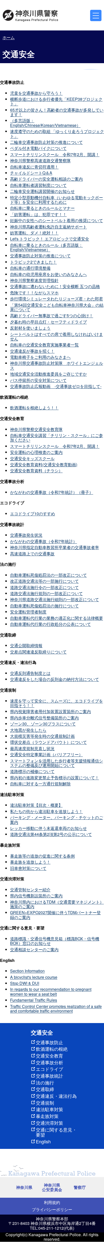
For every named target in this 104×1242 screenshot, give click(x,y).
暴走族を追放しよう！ (30, 862)
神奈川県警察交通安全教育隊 (36, 429)
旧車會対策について (28, 868)
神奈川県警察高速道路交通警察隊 (40, 160)
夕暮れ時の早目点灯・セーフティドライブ (48, 322)
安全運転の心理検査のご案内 (36, 452)
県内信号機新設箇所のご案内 (36, 895)
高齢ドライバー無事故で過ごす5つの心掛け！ (51, 315)
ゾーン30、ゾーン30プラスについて (43, 724)
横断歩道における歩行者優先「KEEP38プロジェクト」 (56, 101)
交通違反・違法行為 (56, 1096)
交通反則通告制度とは (30, 673)
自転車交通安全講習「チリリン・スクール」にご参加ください (56, 437)
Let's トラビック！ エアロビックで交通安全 (49, 239)
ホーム (9, 37)
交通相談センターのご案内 (34, 949)
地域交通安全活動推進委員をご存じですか (48, 374)
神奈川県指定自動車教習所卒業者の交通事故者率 (54, 547)
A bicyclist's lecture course (33, 977)
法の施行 (45, 1082)
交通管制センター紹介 (30, 889)
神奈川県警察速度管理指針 (34, 280)
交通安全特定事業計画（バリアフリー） (46, 754)
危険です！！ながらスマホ (34, 292)
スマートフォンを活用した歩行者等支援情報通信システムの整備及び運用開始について (56, 763)
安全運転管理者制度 (28, 612)
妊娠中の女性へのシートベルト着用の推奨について (56, 220)
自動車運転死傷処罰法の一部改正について (48, 575)
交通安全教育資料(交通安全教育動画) (43, 464)
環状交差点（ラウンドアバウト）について (48, 742)
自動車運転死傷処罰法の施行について (44, 606)
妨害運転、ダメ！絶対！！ (34, 233)
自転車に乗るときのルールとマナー (42, 208)
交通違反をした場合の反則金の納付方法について (54, 679)
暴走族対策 (47, 1116)
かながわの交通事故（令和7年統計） (43, 541)
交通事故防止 (49, 1042)
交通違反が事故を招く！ (32, 351)
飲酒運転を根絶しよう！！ (34, 407)
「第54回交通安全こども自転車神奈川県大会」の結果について (56, 307)
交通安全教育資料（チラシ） (36, 470)
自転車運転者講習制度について (38, 185)
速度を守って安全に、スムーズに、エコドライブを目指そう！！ (56, 703)
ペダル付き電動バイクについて (38, 148)
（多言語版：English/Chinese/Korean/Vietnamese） (45, 123)
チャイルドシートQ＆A (31, 173)
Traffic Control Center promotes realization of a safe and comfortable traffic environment (56, 1008)
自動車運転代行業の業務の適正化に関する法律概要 (56, 618)
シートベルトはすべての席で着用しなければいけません (56, 336)
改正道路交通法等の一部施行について (44, 581)
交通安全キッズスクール (32, 458)
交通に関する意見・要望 (56, 1132)
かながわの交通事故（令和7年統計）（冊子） (51, 492)
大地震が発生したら (28, 730)
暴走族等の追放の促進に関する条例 (42, 856)
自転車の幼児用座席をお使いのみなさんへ (48, 274)
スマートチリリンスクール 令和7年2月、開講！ (54, 154)
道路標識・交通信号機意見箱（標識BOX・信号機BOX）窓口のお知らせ (54, 941)
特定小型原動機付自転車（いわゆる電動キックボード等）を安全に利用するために (56, 200)
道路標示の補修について (32, 771)
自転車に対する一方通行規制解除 (40, 783)
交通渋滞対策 (49, 1122)
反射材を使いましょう (30, 328)
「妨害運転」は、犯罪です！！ (38, 214)
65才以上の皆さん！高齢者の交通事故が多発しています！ (56, 112)
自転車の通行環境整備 (30, 268)
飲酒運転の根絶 (52, 1048)
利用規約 (52, 1202)
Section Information (27, 971)
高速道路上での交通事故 (32, 553)
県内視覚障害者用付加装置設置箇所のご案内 (50, 711)
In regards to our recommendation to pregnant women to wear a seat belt (50, 991)
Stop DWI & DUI (24, 983)
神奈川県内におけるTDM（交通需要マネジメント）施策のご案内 (57, 904)
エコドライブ (49, 1069)
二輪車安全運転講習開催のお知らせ (42, 191)
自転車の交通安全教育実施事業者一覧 (44, 345)
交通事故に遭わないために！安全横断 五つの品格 (55, 286)
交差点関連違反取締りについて (38, 652)
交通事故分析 (49, 1062)
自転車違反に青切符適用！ (34, 167)
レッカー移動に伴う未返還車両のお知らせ (48, 828)
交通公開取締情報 (26, 645)
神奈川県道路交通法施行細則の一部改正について (54, 599)
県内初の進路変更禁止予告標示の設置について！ (54, 777)
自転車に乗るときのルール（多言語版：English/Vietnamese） (46, 247)
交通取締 (45, 1089)
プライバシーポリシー (52, 1209)
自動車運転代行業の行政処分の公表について (50, 624)
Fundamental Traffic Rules (33, 1000)
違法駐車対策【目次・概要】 (36, 805)
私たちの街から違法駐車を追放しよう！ (46, 811)
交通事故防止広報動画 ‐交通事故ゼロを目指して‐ (55, 386)
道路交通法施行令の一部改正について (44, 587)
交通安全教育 (49, 1055)
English (43, 1141)
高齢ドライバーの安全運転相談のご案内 (46, 179)
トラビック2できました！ (33, 262)
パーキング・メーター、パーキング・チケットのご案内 (56, 819)
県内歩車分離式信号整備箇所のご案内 (44, 718)
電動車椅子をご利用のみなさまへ (40, 357)
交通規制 (45, 1102)
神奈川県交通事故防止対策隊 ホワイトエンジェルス (56, 365)
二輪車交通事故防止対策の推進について (46, 142)
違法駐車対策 (49, 1109)
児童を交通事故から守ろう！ (36, 93)
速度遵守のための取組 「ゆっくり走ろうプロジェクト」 (57, 133)
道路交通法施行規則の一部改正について (46, 593)
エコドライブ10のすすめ (32, 513)
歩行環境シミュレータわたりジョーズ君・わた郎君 (56, 299)
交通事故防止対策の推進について (40, 255)
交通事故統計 (49, 1075)
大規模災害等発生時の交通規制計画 (42, 736)
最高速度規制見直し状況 (32, 748)
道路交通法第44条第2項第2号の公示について (51, 834)
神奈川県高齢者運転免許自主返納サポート (48, 227)
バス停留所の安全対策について (38, 380)
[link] (31, 15)
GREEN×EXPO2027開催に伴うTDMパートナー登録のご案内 (55, 915)
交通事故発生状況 (26, 535)
